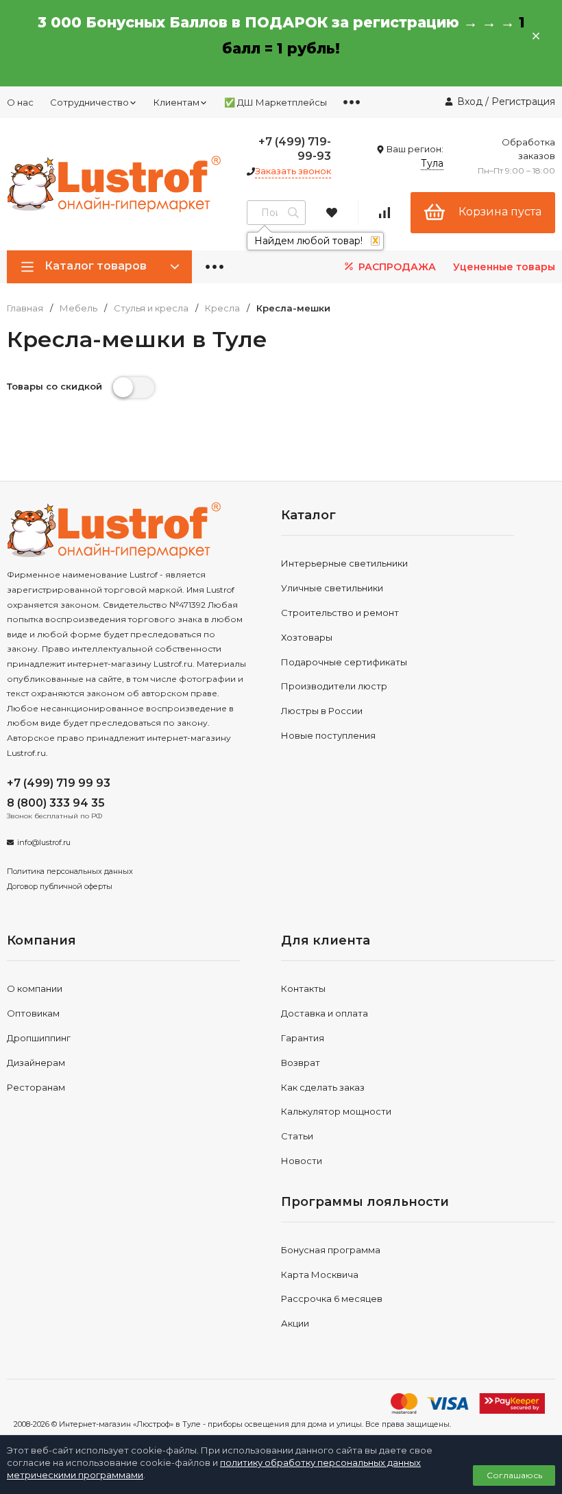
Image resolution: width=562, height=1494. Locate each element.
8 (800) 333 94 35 (56, 802)
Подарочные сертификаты (344, 661)
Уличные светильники (332, 587)
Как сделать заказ (323, 1087)
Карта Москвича (319, 1274)
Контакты (303, 988)
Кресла (222, 308)
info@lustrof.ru (44, 842)
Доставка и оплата (324, 1013)
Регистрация (523, 101)
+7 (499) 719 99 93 (58, 783)
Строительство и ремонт (340, 612)
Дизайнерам (36, 1062)
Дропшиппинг (39, 1037)
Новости (301, 1160)
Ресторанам (36, 1087)
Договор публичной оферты (59, 886)
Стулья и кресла (151, 308)
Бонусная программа (330, 1249)
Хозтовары (306, 637)
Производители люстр (334, 685)
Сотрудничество (89, 102)
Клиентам (176, 102)
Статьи (297, 1135)
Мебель (78, 308)
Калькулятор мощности (336, 1111)
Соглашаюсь (514, 1475)
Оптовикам (33, 1013)
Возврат (300, 1062)
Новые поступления (328, 735)
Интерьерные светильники (344, 563)
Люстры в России (322, 710)
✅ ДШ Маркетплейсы (275, 102)
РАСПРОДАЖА (396, 267)
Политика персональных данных (70, 871)
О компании (34, 988)
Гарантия (302, 1037)
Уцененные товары (504, 267)
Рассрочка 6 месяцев (331, 1298)
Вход (469, 101)
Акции (295, 1323)
